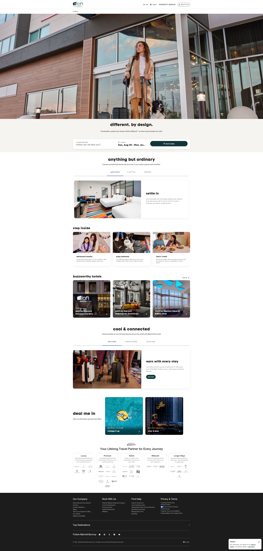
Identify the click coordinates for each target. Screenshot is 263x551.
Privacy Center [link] (165, 504)
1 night (123, 142)
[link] (91, 249)
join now (151, 377)
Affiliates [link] (105, 511)
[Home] (78, 7)
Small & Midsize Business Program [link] (113, 503)
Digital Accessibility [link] (79, 516)
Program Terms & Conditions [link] (170, 511)
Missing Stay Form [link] (138, 511)
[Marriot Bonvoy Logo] (131, 444)
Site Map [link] (134, 514)
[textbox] (93, 144)
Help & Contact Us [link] (138, 503)
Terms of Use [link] (165, 509)
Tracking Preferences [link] (168, 502)
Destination (83, 142)
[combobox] (93, 144)
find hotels (170, 144)
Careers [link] (75, 505)
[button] (153, 4)
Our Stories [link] (76, 514)
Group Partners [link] (107, 507)
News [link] (75, 509)
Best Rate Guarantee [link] (138, 509)
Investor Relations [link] (79, 507)
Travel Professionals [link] (108, 505)
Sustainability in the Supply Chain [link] (171, 513)
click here (251, 547)
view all (184, 277)
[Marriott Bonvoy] (167, 4)
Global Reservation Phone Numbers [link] (143, 507)
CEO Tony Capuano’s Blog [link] (81, 511)
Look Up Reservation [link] (138, 505)
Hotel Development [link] (108, 509)
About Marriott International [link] (82, 503)
